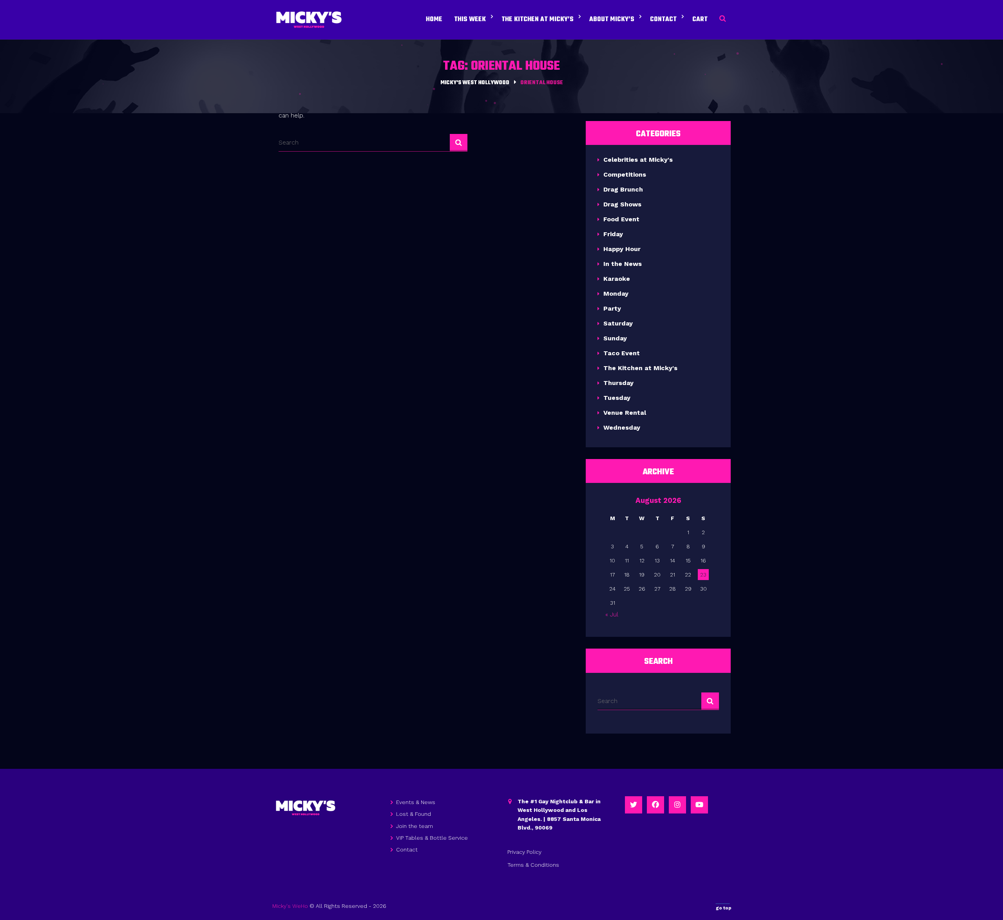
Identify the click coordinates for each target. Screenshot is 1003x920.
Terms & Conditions (533, 865)
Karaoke (616, 278)
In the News (622, 264)
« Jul (611, 614)
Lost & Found (413, 814)
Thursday (618, 383)
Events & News (415, 802)
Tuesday (616, 397)
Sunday (615, 338)
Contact (407, 849)
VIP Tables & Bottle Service (432, 838)
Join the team (414, 826)
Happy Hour (622, 249)
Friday (613, 234)
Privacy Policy (524, 852)
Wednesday (621, 427)
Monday (615, 293)
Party (612, 308)
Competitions (624, 174)
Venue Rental (624, 412)
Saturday (618, 323)
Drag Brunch (623, 189)
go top (723, 908)
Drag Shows (622, 204)
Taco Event (621, 353)
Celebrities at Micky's (638, 159)
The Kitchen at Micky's (640, 368)
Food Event (621, 219)
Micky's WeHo (290, 906)
